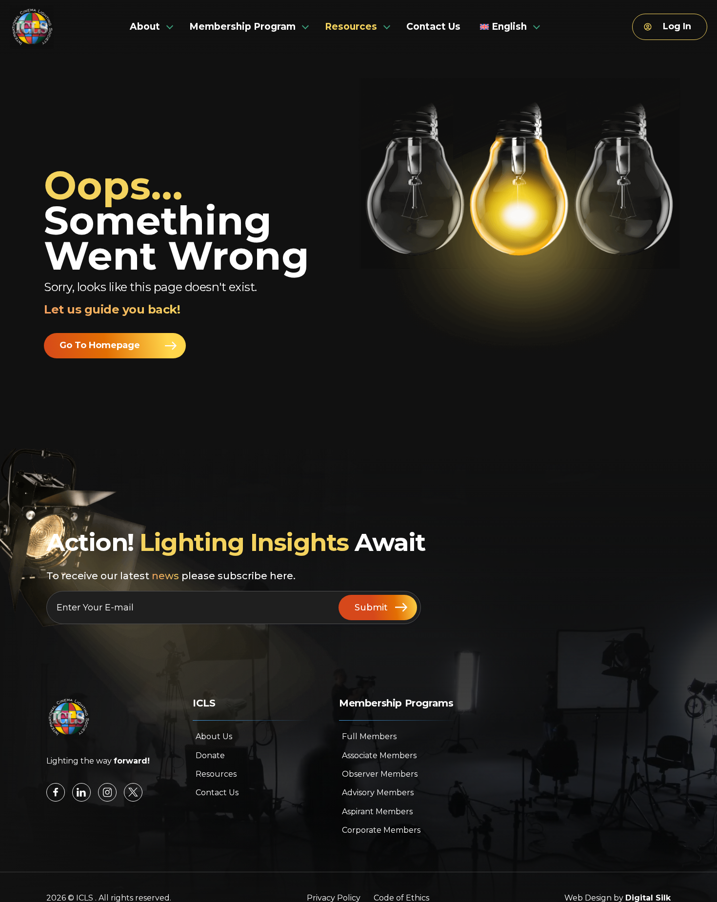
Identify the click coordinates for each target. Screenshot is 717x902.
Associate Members (379, 755)
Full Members (369, 736)
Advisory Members (378, 792)
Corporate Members (381, 830)
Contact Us (217, 792)
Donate (210, 755)
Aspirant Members (377, 811)
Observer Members (380, 774)
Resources (216, 774)
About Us (214, 736)
